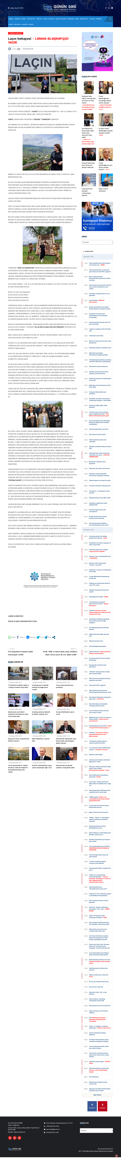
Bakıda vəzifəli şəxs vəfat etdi (99, 975)
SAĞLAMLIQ (17, 24)
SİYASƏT (23, 19)
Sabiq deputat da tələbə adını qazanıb (98, 969)
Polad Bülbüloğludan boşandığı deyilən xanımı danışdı (105, 102)
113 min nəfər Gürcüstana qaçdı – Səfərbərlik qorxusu (99, 806)
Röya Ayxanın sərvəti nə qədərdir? (100, 1005)
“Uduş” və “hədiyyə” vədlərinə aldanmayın (99, 1027)
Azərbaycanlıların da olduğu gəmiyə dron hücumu (98, 537)
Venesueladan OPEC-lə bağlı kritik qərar (100, 869)
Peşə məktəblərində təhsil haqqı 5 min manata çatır (100, 264)
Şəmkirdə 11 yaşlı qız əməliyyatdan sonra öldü (100, 570)
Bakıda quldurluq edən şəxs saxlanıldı (98, 440)
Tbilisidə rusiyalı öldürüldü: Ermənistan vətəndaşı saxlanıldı (99, 474)
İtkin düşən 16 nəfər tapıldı (97, 434)
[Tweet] (39, 637)
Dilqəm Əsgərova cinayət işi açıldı (100, 480)
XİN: (97, 1019)
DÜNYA (45, 19)
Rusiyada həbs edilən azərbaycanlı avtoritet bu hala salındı (89, 102)
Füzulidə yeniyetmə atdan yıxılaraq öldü (100, 447)
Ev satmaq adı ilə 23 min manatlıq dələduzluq (99, 659)
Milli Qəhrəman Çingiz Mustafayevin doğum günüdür (98, 354)
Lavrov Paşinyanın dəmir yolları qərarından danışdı (99, 1047)
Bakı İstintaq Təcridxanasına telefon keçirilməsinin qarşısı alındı (100, 691)
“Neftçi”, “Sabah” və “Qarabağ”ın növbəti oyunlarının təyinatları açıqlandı (99, 819)
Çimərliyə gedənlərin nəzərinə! (98, 429)
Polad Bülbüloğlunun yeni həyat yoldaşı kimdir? (105, 166)
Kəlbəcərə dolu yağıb (95, 754)
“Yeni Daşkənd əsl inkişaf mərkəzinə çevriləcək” (98, 603)
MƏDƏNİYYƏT (84, 19)
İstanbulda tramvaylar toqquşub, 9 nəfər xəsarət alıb (100, 543)
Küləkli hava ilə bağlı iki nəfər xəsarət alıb (98, 1083)
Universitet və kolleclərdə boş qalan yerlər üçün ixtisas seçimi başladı (99, 1054)
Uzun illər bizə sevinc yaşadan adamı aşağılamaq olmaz (99, 413)
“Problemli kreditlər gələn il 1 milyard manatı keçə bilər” (98, 742)
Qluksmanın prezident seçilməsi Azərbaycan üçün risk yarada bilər (18, 714)
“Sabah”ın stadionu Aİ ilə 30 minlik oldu (100, 330)
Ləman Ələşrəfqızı (15, 33)
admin (18, 49)
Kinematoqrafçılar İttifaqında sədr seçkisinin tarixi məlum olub (100, 791)
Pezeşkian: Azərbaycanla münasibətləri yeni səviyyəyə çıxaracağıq (98, 315)
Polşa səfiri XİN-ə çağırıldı (97, 685)
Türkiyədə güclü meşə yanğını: (98, 550)
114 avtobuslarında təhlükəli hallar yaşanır (100, 748)
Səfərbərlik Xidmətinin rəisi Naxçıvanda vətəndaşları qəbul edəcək (66, 741)
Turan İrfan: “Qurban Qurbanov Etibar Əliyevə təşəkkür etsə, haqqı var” (100, 783)
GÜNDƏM (17, 19)
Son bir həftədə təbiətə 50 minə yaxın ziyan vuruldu (99, 711)
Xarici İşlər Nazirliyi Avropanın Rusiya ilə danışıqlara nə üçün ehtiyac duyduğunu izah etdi (98, 937)
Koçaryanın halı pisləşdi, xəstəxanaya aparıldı (87, 192)
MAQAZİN (24, 24)
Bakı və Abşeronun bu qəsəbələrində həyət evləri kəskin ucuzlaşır (99, 278)
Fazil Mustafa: (97, 301)
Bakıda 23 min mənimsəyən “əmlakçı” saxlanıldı (97, 564)
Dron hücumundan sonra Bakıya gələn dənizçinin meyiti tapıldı (99, 953)
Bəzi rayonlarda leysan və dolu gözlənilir (98, 901)
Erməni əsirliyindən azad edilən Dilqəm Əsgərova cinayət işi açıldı (99, 308)
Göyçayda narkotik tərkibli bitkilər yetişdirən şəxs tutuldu (100, 1089)
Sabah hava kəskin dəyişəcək (98, 366)
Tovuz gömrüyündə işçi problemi (100, 848)
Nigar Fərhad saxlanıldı (103, 190)
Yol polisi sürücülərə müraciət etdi (99, 485)
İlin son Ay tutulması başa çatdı (99, 981)
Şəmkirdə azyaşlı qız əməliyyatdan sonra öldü (100, 379)
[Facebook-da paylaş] (19, 637)
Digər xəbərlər (97, 1095)
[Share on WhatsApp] (11, 637)
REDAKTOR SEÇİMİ (61, 19)
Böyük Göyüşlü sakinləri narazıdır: (100, 961)
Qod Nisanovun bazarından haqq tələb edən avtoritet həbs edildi (88, 136)
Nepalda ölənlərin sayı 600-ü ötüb (99, 498)
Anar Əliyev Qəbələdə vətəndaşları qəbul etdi (100, 698)
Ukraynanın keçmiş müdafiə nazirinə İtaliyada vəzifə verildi (99, 524)
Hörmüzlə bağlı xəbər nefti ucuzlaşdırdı (97, 510)
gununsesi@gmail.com (53, 1129)
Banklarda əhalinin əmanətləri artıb (100, 347)
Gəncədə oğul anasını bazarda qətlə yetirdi (98, 855)
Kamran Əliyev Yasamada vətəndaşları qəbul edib (97, 1000)
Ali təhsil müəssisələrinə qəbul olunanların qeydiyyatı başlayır (99, 1040)
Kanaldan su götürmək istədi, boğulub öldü (98, 504)
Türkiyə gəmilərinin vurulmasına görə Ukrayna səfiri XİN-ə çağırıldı (100, 270)
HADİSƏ (11, 24)
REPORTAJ (51, 19)
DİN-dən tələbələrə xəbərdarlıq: (99, 1070)
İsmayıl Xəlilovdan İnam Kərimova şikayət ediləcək (88, 165)
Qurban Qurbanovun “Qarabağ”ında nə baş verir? (98, 888)
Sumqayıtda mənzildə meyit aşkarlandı (97, 666)
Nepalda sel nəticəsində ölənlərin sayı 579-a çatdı (99, 584)
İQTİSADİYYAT (31, 19)
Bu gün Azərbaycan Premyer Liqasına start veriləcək (98, 517)
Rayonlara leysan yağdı (99, 1062)
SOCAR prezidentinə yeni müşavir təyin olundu (99, 840)
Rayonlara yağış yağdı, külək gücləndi (98, 406)
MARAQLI (31, 24)
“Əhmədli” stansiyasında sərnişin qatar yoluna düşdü (99, 672)
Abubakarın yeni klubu (96, 335)
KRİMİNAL (99, 19)
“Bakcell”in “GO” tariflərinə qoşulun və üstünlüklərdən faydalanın (100, 894)
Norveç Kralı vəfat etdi (96, 987)
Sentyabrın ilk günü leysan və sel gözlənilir (99, 294)
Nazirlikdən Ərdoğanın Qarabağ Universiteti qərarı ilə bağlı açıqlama (99, 620)
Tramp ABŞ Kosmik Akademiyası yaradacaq (99, 577)
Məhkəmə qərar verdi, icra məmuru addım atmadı (100, 719)
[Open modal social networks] (53, 637)
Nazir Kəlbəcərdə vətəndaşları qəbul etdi (98, 776)
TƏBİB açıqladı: (99, 798)
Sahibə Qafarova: (99, 652)
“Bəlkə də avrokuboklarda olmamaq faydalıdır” (100, 878)
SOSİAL (77, 19)
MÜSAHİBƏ (71, 19)
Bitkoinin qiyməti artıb (96, 641)
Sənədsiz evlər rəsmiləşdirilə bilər (100, 557)
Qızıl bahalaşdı (94, 1077)
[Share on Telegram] (47, 637)
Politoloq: (98, 734)
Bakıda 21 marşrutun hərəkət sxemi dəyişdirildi (100, 342)
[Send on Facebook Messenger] (31, 637)
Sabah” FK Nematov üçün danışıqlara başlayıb (98, 916)
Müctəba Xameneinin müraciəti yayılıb (99, 591)
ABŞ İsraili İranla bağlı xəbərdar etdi (99, 635)
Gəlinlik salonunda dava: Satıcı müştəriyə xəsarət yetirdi (98, 372)
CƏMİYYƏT (39, 19)
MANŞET (11, 19)
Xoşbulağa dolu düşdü (98, 596)
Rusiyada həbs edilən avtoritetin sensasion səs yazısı (99, 455)
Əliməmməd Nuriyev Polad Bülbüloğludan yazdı (97, 827)
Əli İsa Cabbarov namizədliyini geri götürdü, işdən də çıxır (100, 833)
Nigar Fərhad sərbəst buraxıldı (98, 812)
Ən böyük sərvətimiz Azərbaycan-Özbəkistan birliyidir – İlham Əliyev (100, 399)
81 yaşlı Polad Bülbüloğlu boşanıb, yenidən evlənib (106, 132)
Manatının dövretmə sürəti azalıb (99, 468)
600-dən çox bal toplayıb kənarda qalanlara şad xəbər (99, 679)
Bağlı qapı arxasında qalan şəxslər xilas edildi (100, 386)
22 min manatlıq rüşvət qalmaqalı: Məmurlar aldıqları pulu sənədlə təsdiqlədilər (99, 422)
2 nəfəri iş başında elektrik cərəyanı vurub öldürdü (97, 862)
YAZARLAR (92, 19)
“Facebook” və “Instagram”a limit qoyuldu (99, 492)
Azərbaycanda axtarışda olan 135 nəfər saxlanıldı (99, 323)
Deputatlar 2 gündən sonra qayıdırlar (97, 462)
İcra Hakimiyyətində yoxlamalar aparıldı (99, 628)
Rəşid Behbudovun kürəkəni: (100, 726)
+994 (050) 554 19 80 (52, 1126)
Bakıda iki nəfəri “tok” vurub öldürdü (98, 993)
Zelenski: (100, 612)
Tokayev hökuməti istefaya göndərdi (97, 1033)
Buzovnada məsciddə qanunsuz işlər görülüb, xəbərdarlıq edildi (99, 923)
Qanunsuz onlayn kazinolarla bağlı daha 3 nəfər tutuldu (100, 768)
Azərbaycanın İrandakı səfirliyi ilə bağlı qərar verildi (40, 687)
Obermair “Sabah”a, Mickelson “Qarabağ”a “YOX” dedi (99, 909)
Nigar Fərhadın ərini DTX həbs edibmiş (98, 1011)
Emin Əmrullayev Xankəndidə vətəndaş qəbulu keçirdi (98, 704)
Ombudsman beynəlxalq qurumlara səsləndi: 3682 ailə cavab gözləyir (100, 360)
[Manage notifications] (116, 1155)
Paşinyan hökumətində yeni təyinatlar (97, 393)
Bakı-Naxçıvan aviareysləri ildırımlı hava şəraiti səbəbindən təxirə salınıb (100, 286)
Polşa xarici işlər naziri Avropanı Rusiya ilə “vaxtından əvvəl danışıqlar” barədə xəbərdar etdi (99, 946)
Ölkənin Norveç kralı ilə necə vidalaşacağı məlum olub (98, 930)
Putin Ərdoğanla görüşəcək (97, 646)
